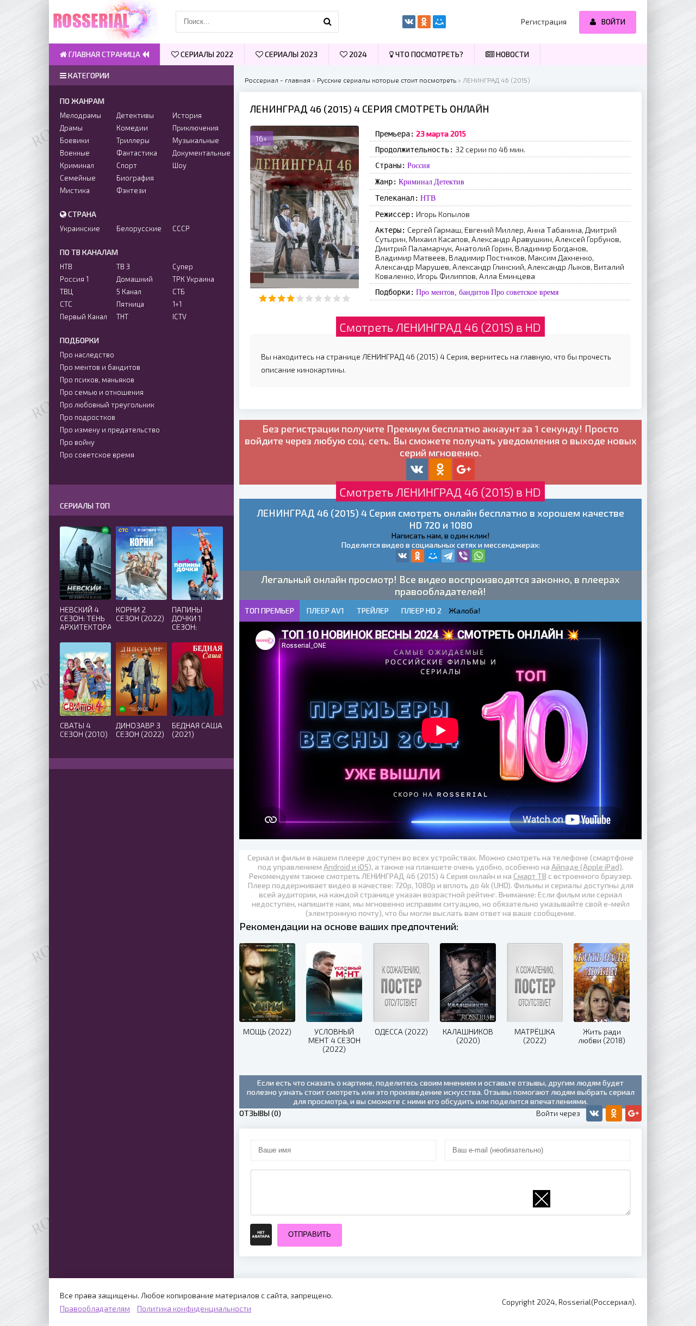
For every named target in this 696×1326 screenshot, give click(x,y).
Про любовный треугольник (107, 404)
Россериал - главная (277, 80)
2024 (357, 54)
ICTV (179, 316)
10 (346, 298)
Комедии (132, 127)
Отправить (309, 1234)
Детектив (449, 181)
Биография (135, 178)
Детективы (135, 115)
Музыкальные (195, 140)
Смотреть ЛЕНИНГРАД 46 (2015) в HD (440, 327)
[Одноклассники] (417, 555)
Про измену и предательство (110, 429)
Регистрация (544, 21)
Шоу (179, 165)
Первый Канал (83, 316)
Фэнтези (131, 190)
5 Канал (128, 291)
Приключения (195, 127)
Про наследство (87, 354)
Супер (182, 266)
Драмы (71, 127)
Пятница (130, 304)
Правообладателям (95, 1308)
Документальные (197, 152)
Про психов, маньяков (97, 379)
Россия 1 (74, 279)
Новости (511, 54)
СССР (181, 228)
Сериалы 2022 (206, 54)
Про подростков (87, 417)
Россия (418, 165)
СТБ (178, 291)
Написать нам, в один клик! (440, 535)
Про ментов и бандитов (100, 367)
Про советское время (524, 292)
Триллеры (133, 140)
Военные (75, 152)
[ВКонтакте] (402, 555)
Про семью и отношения (102, 392)
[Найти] (328, 22)
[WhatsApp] (478, 555)
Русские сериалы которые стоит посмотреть (386, 80)
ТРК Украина (193, 279)
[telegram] (448, 555)
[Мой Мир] (432, 555)
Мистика (75, 190)
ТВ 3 (123, 266)
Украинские (80, 228)
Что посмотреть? (428, 54)
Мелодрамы (80, 115)
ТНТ (122, 316)
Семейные (78, 178)
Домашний (134, 279)
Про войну (77, 442)
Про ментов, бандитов (452, 292)
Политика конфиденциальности (194, 1308)
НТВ (428, 198)
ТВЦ (66, 291)
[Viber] (463, 555)
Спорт (126, 165)
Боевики (74, 140)
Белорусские (138, 228)
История (187, 115)
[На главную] (103, 22)
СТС (66, 304)
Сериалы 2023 (290, 54)
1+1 (177, 304)
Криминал (415, 181)
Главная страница (104, 54)
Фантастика (136, 152)
